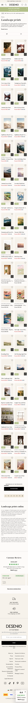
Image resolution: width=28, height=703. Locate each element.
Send (13, 643)
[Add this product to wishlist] (12, 40)
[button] (21, 696)
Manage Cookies (19, 673)
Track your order (19, 658)
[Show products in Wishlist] (22, 5)
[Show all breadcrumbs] (3, 13)
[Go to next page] (22, 495)
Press (11, 656)
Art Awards (10, 676)
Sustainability (9, 664)
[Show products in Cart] (25, 5)
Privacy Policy (12, 646)
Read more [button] (4, 29)
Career (11, 661)
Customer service (19, 656)
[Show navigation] (2, 5)
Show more (14, 488)
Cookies (17, 664)
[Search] (5, 5)
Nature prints (9, 13)
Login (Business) (8, 678)
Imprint (11, 658)
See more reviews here (14, 589)
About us (10, 653)
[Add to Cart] (12, 54)
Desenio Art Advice (20, 653)
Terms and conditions (20, 661)
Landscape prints (19, 13)
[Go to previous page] (5, 495)
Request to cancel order (19, 670)
